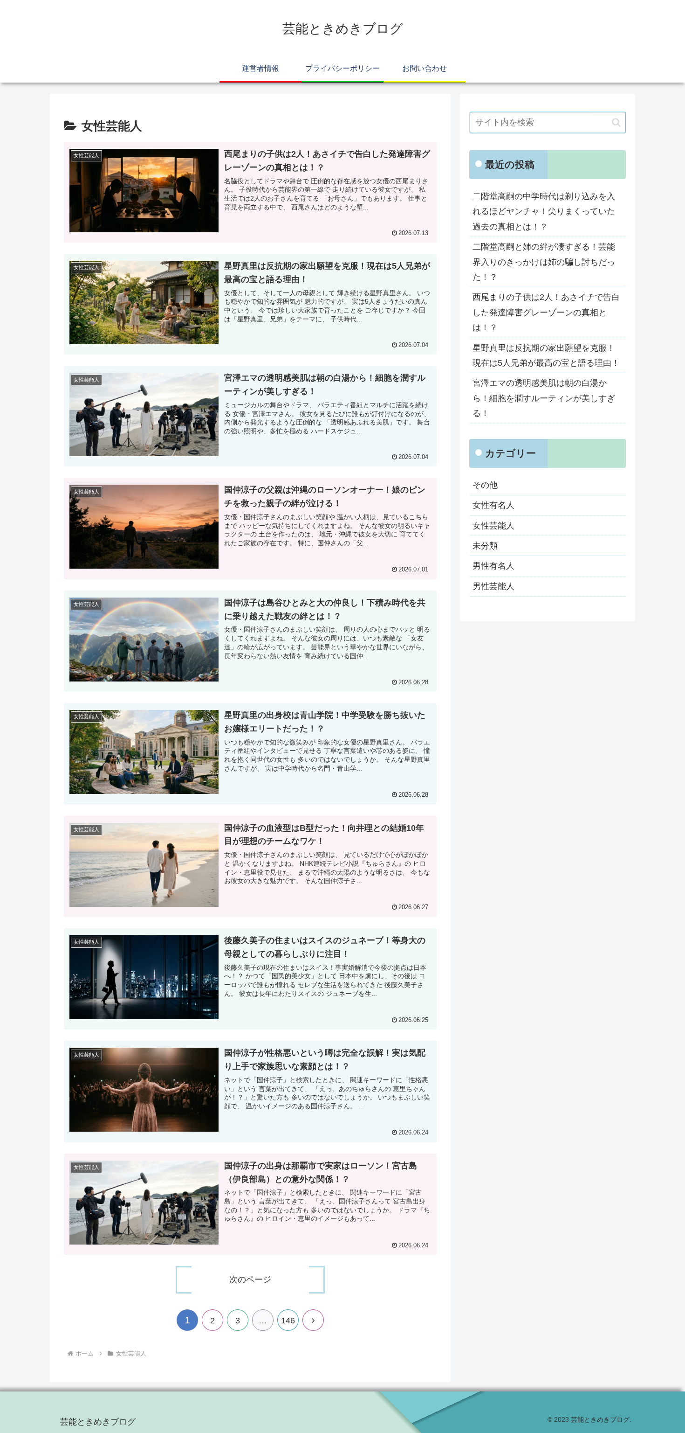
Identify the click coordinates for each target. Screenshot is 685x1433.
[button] (616, 122)
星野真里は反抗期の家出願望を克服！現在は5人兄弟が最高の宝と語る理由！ (546, 355)
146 (288, 1320)
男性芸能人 (493, 586)
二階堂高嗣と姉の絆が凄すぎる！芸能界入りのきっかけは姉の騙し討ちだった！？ (544, 262)
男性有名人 (493, 565)
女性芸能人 (493, 525)
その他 (485, 485)
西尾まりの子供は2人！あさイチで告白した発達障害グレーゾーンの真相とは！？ (546, 312)
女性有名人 (493, 505)
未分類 (485, 545)
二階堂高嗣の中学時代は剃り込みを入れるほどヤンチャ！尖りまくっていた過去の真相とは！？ (544, 211)
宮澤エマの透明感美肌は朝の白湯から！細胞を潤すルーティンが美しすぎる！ (544, 398)
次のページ (250, 1279)
